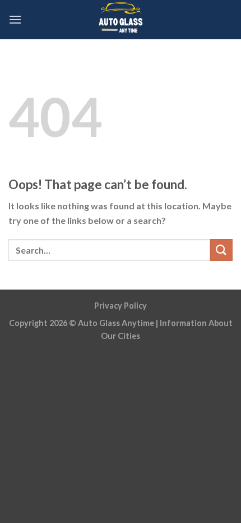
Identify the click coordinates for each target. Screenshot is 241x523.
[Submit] (221, 250)
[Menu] (15, 19)
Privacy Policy (120, 305)
